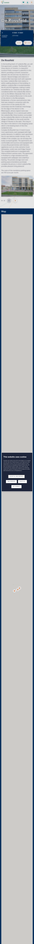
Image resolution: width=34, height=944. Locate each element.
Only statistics (11, 481)
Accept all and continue (16, 476)
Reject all (22, 481)
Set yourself (16, 486)
